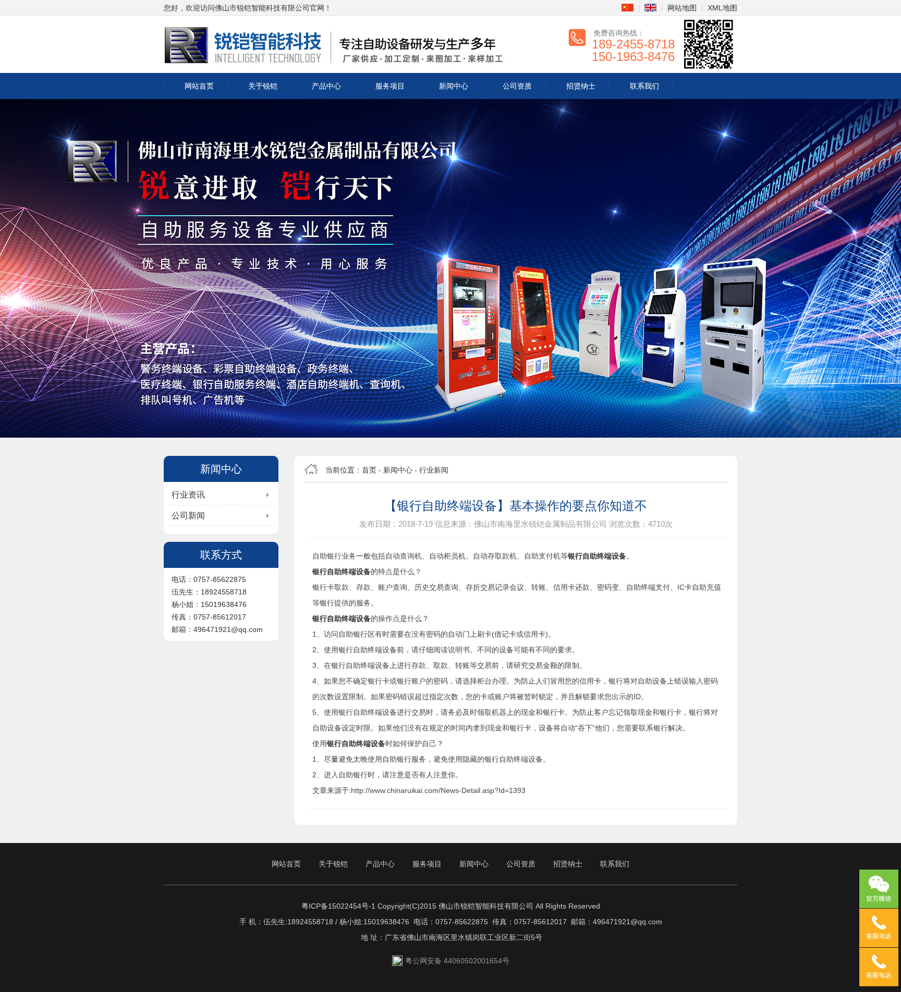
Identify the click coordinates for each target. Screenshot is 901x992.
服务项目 (390, 86)
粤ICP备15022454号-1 (338, 906)
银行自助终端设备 (597, 556)
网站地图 (682, 8)
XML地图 (722, 8)
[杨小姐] (878, 967)
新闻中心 (453, 86)
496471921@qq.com (627, 921)
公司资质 (517, 86)
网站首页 (199, 86)
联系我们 (644, 86)
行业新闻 (433, 470)
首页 (369, 470)
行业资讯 (188, 494)
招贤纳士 (580, 86)
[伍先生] (878, 928)
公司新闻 (188, 515)
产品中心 (326, 86)
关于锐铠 (262, 86)
